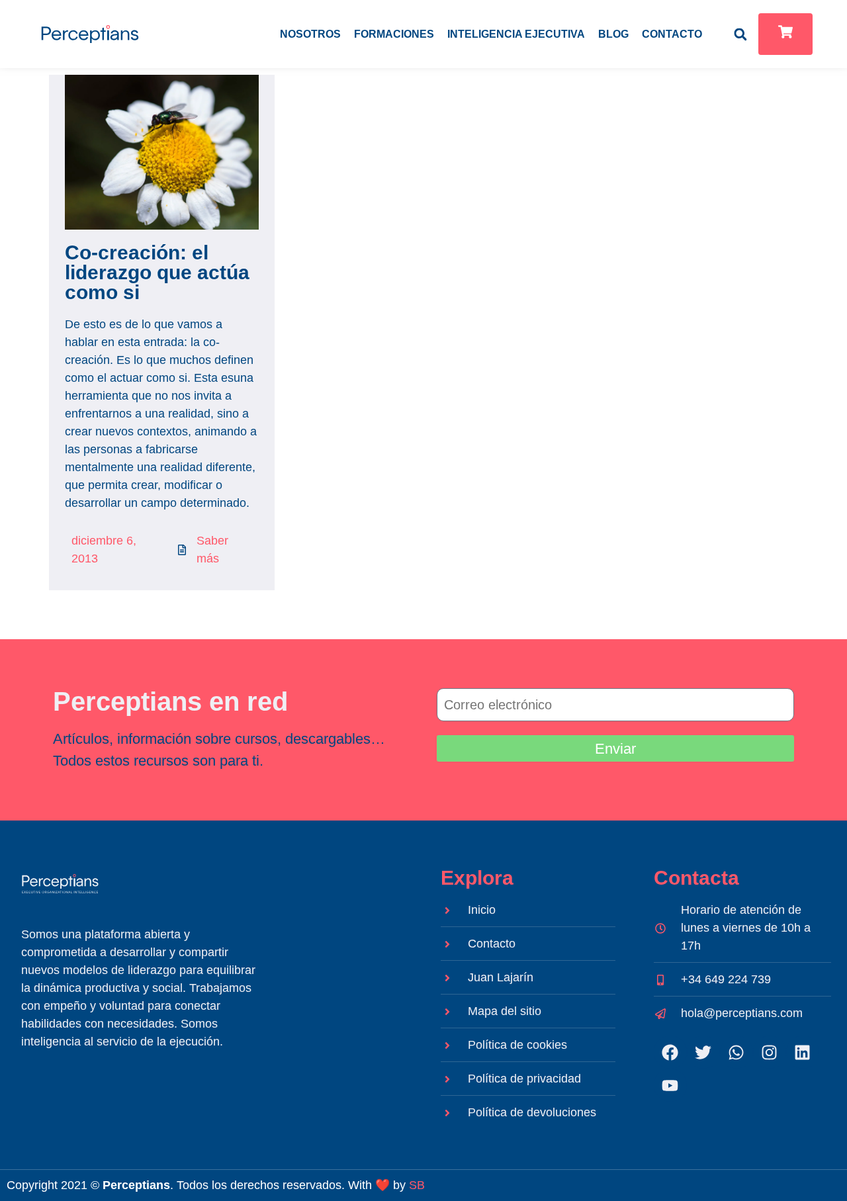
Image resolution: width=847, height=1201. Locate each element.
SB (417, 1185)
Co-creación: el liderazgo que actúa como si (157, 272)
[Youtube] (670, 1085)
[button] (740, 34)
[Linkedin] (802, 1052)
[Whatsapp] (736, 1052)
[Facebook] (670, 1052)
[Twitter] (703, 1052)
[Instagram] (769, 1052)
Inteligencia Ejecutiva (516, 34)
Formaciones (394, 34)
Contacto (672, 34)
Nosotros (310, 34)
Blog (613, 34)
